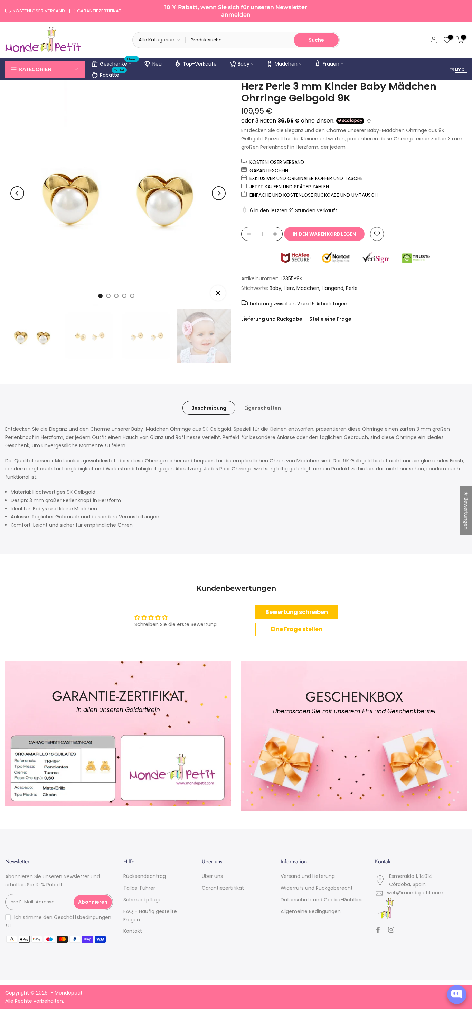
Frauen (331, 63)
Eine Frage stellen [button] (296, 629)
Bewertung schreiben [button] (296, 612)
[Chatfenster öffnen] (456, 994)
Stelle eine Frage (330, 318)
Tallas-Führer (139, 887)
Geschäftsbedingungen (82, 917)
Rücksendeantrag (144, 876)
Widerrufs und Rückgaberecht (317, 887)
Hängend (332, 288)
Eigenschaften (262, 407)
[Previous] (17, 193)
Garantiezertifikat (223, 887)
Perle (352, 288)
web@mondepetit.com (415, 892)
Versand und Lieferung (308, 876)
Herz (289, 288)
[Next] (219, 193)
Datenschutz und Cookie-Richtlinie (323, 899)
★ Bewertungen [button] (466, 511)
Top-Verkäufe (200, 63)
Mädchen (286, 63)
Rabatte (112, 73)
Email (461, 69)
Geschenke (118, 62)
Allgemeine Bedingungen (311, 911)
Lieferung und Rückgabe (271, 318)
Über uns (212, 876)
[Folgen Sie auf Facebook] (378, 929)
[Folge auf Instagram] (391, 929)
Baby (243, 63)
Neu (157, 63)
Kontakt (132, 931)
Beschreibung (208, 407)
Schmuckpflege (142, 899)
